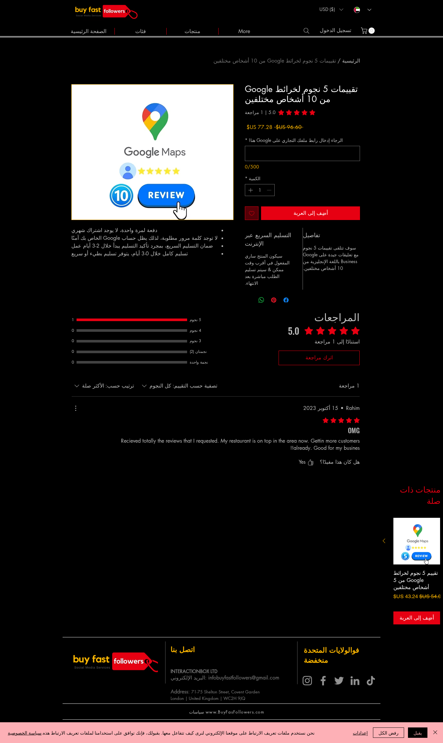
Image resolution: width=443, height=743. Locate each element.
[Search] (306, 30)
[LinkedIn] (355, 680)
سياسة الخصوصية (25, 732)
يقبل (417, 732)
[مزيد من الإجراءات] (75, 408)
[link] (368, 31)
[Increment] (250, 190)
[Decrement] (270, 190)
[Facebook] (323, 680)
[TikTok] (371, 680)
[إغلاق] (435, 732)
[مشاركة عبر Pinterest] (274, 300)
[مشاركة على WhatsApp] (261, 300)
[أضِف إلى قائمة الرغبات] (251, 213)
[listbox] (331, 9)
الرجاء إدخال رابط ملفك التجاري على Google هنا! (294, 140)
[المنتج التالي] (384, 541)
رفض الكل (388, 732)
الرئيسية (351, 60)
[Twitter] (339, 680)
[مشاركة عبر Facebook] (286, 300)
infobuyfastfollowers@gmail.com (243, 677)
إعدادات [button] (360, 732)
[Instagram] (307, 680)
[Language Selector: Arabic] (362, 10)
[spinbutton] (260, 190)
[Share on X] (249, 300)
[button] (331, 9)
